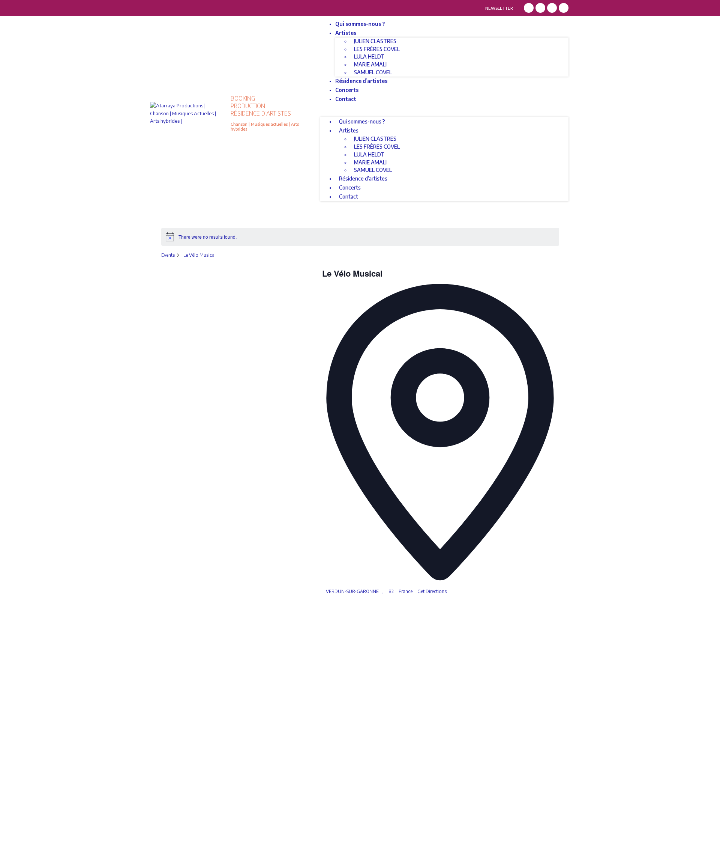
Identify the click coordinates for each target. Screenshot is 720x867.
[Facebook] (529, 8)
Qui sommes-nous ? (360, 24)
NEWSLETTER (499, 8)
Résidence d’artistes (361, 81)
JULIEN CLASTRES (375, 41)
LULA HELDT (369, 56)
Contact (345, 99)
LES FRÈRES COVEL (377, 49)
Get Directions (432, 591)
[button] (444, 113)
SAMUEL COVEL (373, 72)
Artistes (345, 33)
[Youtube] (563, 8)
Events (168, 255)
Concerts (346, 90)
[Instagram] (540, 8)
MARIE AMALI (370, 64)
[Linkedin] (552, 8)
